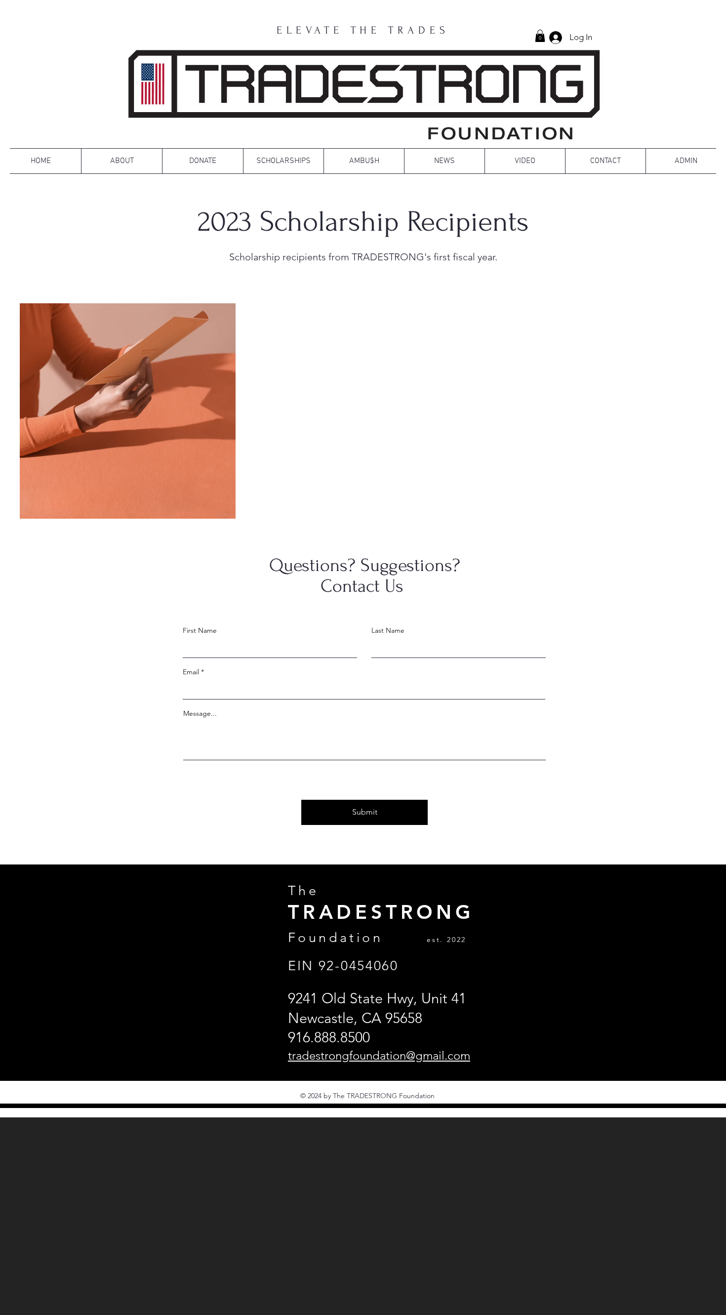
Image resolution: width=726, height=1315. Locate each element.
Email (191, 671)
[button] (540, 36)
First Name (200, 630)
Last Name (387, 630)
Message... (200, 713)
